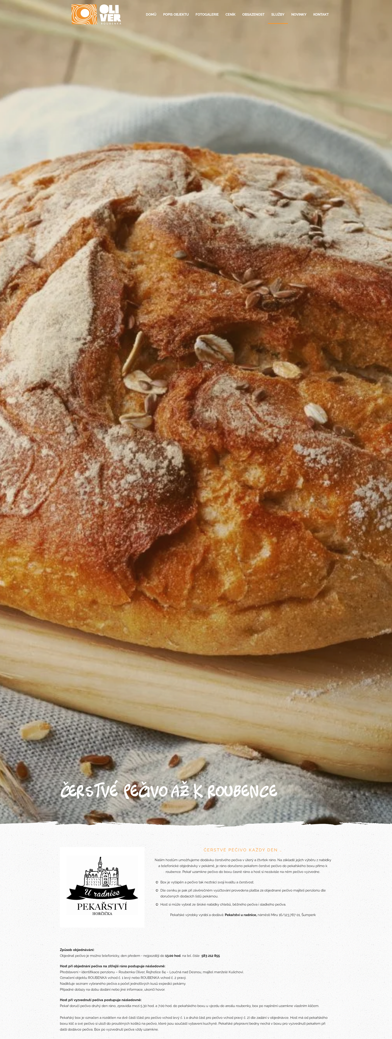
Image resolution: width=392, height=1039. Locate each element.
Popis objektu (176, 14)
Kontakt (321, 14)
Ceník (230, 14)
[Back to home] (96, 14)
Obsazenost (253, 14)
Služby (277, 14)
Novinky (298, 14)
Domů (151, 14)
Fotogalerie (207, 14)
